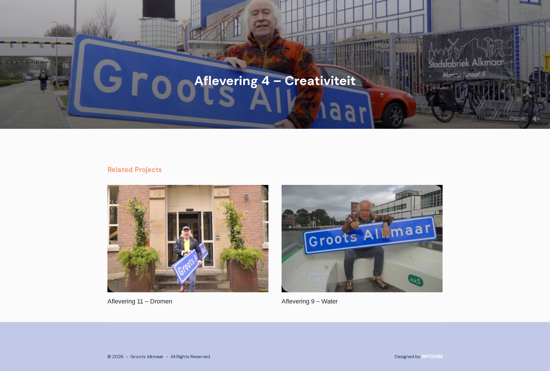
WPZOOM (432, 356)
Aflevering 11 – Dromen (139, 301)
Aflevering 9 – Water (310, 301)
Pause (518, 118)
